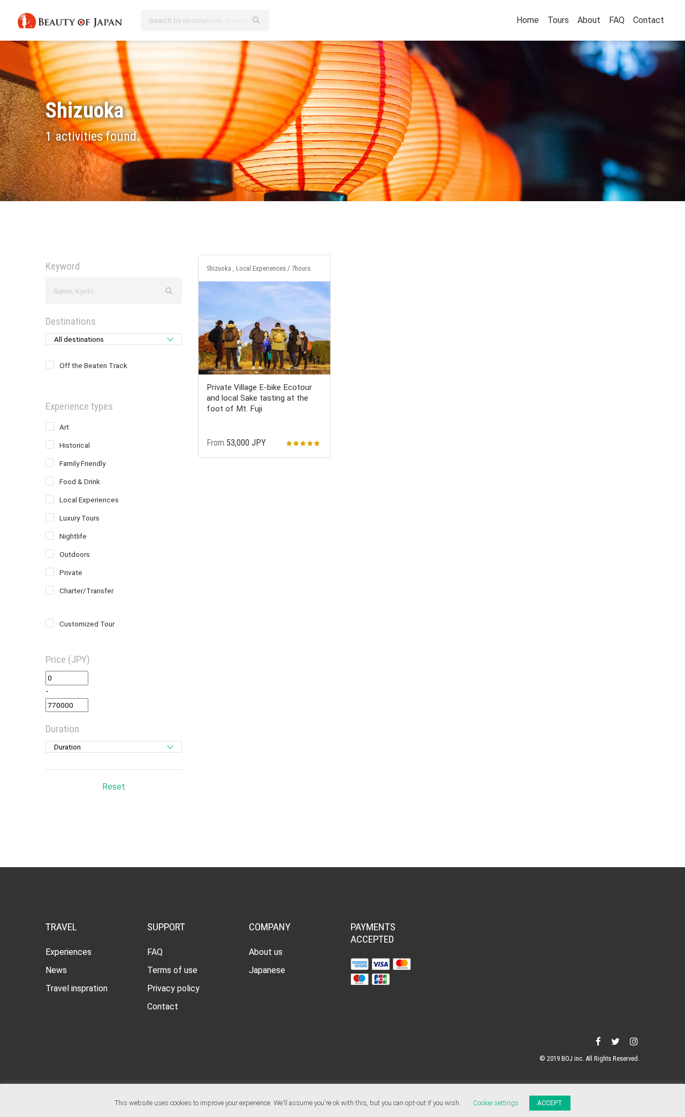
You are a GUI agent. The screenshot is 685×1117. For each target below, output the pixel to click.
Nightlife (73, 536)
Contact (648, 20)
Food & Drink (79, 481)
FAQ (617, 20)
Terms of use (172, 970)
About (588, 20)
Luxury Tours (79, 518)
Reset (113, 787)
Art (64, 427)
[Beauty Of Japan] (70, 19)
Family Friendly (82, 463)
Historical (74, 445)
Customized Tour (87, 623)
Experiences (68, 952)
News (56, 970)
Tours (558, 20)
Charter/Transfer (86, 590)
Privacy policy (173, 988)
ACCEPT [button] (549, 1103)
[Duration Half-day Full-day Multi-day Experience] (113, 747)
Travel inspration (76, 988)
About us (266, 952)
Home (527, 20)
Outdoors (74, 554)
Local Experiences (89, 499)
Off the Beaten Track (93, 365)
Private (70, 572)
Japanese (267, 970)
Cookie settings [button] (496, 1103)
